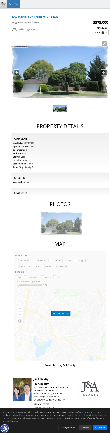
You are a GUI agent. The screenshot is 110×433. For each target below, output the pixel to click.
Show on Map (62, 313)
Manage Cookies (68, 427)
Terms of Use (97, 415)
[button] (5, 428)
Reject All (85, 427)
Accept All (100, 427)
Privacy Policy (81, 415)
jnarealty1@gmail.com (44, 407)
